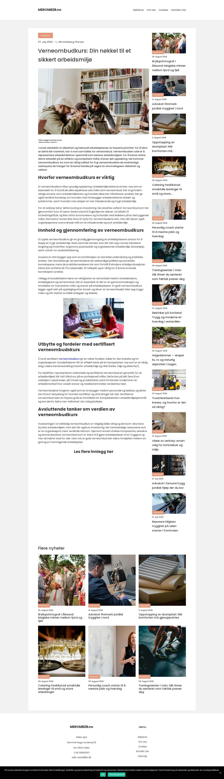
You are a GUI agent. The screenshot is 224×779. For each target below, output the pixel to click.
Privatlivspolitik (116, 774)
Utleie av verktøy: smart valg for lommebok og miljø (168, 445)
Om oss (151, 10)
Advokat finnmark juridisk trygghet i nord (167, 106)
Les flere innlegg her (93, 451)
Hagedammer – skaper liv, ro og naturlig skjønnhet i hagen (168, 359)
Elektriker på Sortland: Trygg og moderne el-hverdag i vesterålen (167, 317)
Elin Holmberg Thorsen (71, 42)
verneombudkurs (69, 359)
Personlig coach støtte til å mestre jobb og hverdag (167, 232)
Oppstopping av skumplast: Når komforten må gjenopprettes (163, 146)
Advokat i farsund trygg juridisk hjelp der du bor (168, 485)
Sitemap (142, 756)
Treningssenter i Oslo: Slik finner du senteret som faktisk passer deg (168, 274)
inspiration (45, 35)
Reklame (138, 10)
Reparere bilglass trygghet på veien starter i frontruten (165, 526)
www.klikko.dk (84, 757)
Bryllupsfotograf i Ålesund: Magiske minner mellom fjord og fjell (169, 65)
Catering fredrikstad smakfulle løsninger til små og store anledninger (167, 189)
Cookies (163, 10)
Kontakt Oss (178, 10)
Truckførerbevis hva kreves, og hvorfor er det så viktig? (169, 402)
